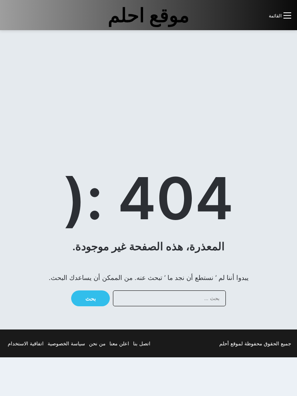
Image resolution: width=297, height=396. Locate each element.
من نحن (97, 343)
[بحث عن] (259, 18)
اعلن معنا (119, 343)
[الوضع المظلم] (245, 18)
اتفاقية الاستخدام (26, 343)
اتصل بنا (141, 343)
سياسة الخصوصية (66, 343)
